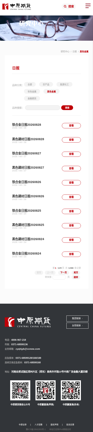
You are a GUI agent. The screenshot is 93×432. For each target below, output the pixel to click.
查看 (71, 125)
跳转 (76, 277)
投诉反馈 (70, 425)
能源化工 (64, 84)
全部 (30, 84)
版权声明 (54, 425)
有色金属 (32, 91)
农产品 (46, 84)
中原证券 (23, 425)
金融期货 (32, 98)
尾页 (76, 272)
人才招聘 (38, 425)
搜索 (71, 6)
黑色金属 (51, 91)
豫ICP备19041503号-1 (36, 429)
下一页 (63, 272)
